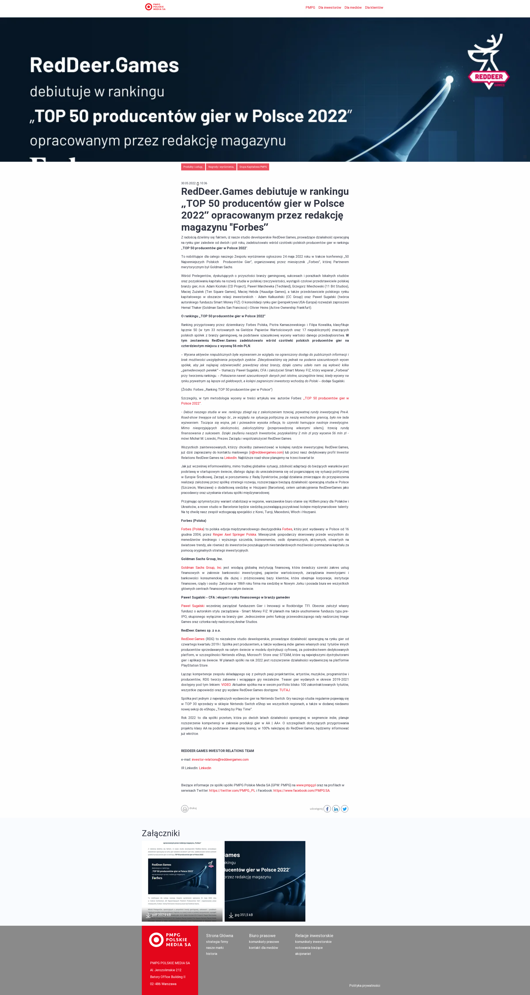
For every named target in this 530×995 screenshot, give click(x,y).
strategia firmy (217, 942)
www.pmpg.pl (306, 785)
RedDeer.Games (193, 639)
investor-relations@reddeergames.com (220, 760)
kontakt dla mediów (263, 948)
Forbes (287, 529)
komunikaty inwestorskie (313, 942)
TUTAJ (284, 690)
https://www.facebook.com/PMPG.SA (301, 791)
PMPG (310, 8)
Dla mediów (353, 8)
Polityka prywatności (364, 986)
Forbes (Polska (192, 529)
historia (211, 954)
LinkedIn (230, 458)
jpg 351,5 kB (243, 915)
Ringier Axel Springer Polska (234, 534)
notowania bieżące (309, 948)
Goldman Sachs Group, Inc (201, 568)
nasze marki (215, 948)
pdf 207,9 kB (161, 915)
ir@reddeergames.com (266, 452)
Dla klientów (374, 8)
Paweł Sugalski (192, 606)
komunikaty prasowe (264, 942)
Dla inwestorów (329, 8)
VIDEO (226, 685)
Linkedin (205, 768)
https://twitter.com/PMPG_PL (232, 791)
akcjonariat (303, 954)
